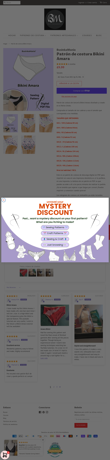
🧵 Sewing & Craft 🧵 (55, 239)
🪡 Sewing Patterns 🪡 (55, 227)
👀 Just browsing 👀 (55, 244)
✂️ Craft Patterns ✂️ (55, 233)
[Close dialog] (4, 200)
